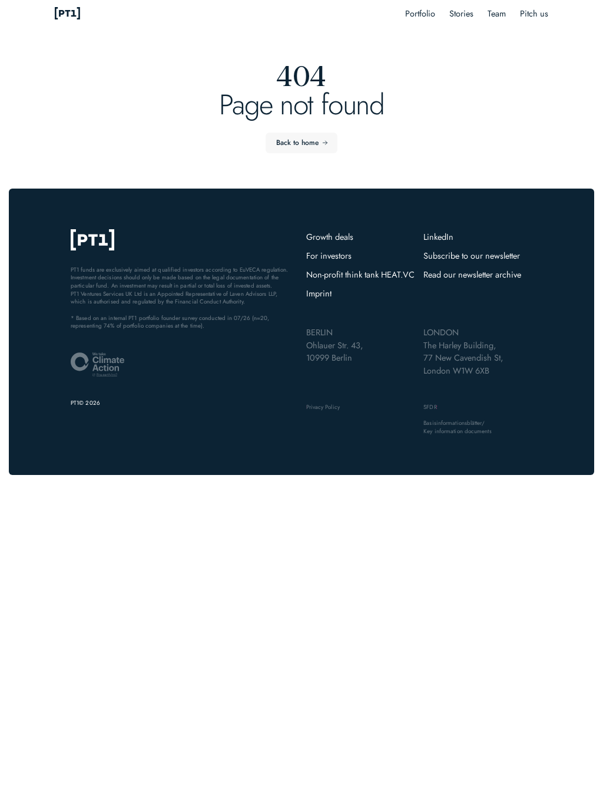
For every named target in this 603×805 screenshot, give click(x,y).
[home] (68, 14)
